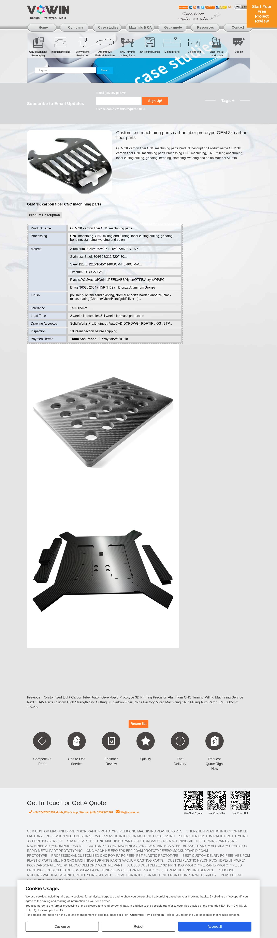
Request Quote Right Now (215, 764)
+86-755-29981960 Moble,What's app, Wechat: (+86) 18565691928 (72, 812)
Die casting (194, 51)
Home (43, 27)
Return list (138, 723)
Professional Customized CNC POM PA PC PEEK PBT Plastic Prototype (114, 855)
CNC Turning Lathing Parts (127, 52)
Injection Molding (60, 51)
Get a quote (173, 27)
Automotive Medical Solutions (105, 52)
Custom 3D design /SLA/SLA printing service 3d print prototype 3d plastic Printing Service (130, 870)
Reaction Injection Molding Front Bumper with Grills (166, 875)
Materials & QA (140, 27)
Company (75, 27)
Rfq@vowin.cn (129, 812)
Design (239, 51)
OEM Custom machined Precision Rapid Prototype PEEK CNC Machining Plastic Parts (104, 831)
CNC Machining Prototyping (38, 52)
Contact (238, 27)
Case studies (108, 27)
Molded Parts (172, 51)
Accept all (215, 926)
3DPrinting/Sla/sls (150, 51)
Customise (62, 926)
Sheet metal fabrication (216, 52)
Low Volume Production (83, 52)
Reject (138, 926)
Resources (205, 27)
